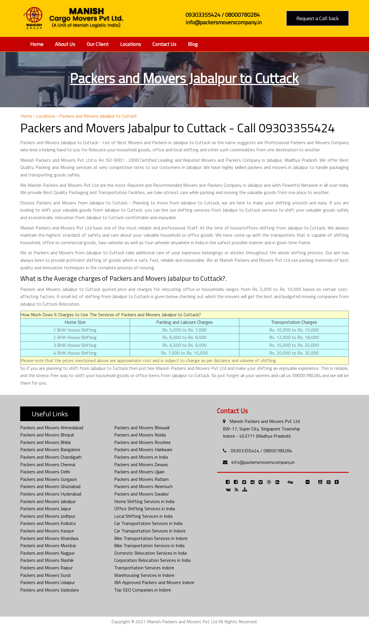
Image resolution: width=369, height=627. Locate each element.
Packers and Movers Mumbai (48, 545)
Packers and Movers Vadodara (49, 589)
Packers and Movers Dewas (141, 464)
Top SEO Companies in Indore (142, 589)
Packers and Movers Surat (45, 575)
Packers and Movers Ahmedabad (51, 427)
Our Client (98, 44)
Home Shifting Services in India (144, 501)
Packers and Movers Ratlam (141, 479)
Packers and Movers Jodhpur (47, 516)
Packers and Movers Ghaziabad (50, 486)
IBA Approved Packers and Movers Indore (154, 582)
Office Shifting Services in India (144, 508)
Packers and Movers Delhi (45, 471)
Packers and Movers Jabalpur (48, 501)
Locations (130, 44)
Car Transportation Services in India (148, 523)
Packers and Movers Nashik (47, 560)
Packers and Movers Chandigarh (51, 456)
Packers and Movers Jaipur (45, 508)
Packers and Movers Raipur (46, 567)
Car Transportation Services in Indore (150, 530)
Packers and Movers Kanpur (47, 530)
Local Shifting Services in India (143, 516)
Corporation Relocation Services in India (152, 560)
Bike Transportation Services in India (149, 545)
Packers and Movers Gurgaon (48, 479)
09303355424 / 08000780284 (261, 450)
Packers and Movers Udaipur (47, 582)
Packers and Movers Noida (140, 434)
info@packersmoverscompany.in (263, 462)
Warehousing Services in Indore (144, 575)
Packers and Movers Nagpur (47, 552)
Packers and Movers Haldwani (143, 449)
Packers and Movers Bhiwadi (142, 427)
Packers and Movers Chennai (47, 464)
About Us (65, 44)
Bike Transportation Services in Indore (151, 538)
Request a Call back (317, 18)
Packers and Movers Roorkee (142, 442)
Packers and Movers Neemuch (143, 486)
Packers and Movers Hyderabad (50, 493)
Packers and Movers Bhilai (45, 442)
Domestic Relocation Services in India (150, 552)
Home (37, 44)
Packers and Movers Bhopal (47, 434)
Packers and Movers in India (141, 456)
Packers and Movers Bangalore (50, 449)
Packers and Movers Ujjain (139, 471)
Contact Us (164, 44)
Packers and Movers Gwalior (141, 493)
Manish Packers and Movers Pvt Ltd (264, 421)
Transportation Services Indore (144, 567)
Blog (193, 44)
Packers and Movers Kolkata (48, 523)
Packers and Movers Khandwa (49, 538)
